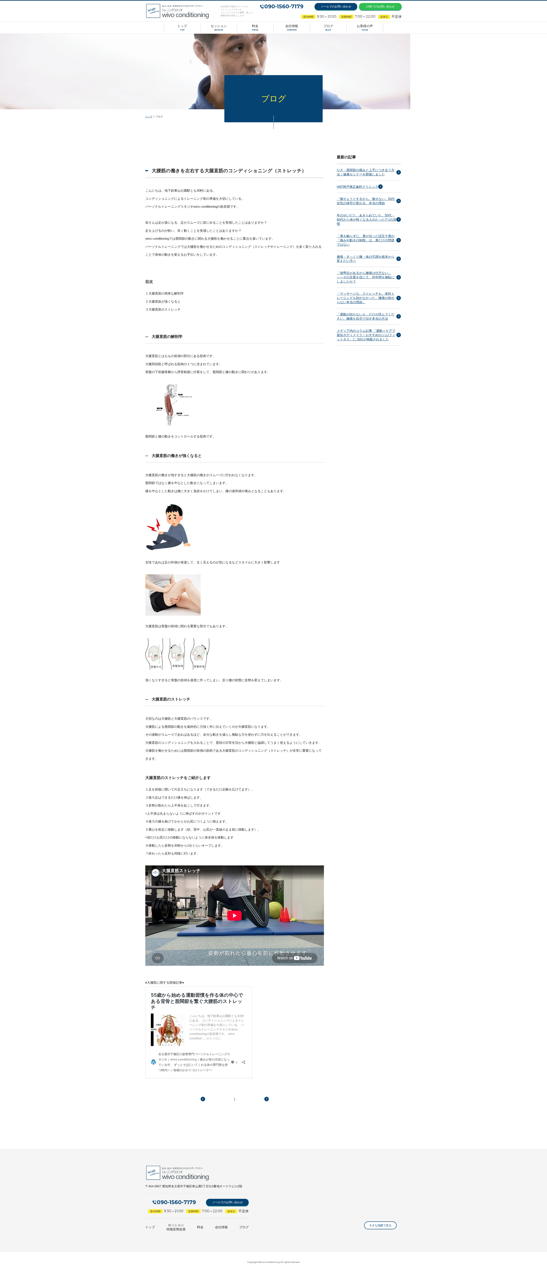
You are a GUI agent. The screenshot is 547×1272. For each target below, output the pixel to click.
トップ (148, 116)
